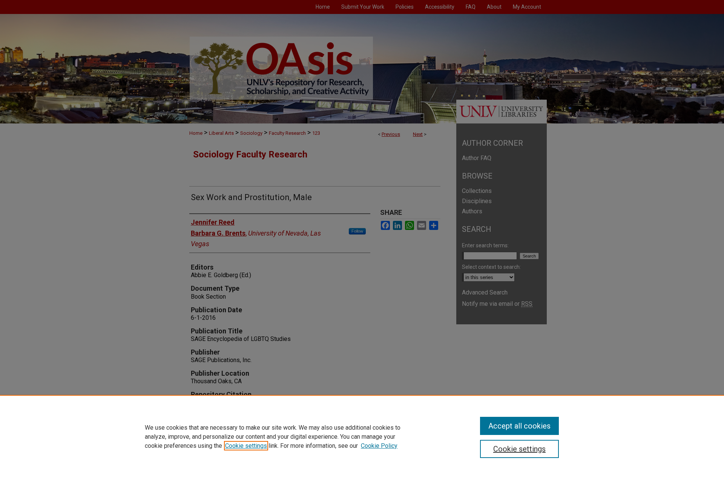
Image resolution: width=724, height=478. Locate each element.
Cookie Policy (379, 445)
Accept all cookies (519, 425)
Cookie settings (246, 445)
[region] (362, 436)
